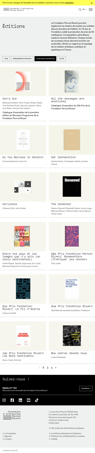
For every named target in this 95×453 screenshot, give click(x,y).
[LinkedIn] (20, 400)
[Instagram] (4, 400)
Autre (61, 58)
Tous (6, 58)
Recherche (80, 9)
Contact (8, 439)
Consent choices (10, 450)
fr (83, 9)
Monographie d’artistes (22, 58)
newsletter (69, 3)
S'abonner (85, 388)
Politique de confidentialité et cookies (67, 436)
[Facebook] (12, 400)
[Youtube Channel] (28, 400)
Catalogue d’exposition (45, 58)
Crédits (54, 439)
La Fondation (10, 433)
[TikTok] (36, 400)
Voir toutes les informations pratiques (67, 428)
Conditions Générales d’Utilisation (66, 433)
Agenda (8, 436)
